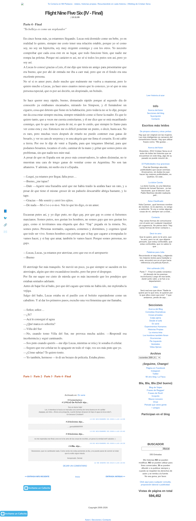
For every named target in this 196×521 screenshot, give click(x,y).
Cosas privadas (156, 315)
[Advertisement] (75, 388)
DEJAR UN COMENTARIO (75, 466)
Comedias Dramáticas (155, 312)
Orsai (155, 402)
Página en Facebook (155, 368)
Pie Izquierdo (156, 341)
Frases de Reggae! (155, 390)
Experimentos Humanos (155, 327)
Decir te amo (155, 233)
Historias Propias (155, 329)
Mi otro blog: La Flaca (155, 377)
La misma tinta (155, 332)
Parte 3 (48, 376)
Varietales (155, 344)
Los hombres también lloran (155, 335)
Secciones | (97, 520)
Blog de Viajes (155, 387)
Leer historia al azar (155, 95)
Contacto (156, 119)
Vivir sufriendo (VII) (155, 268)
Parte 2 (38, 376)
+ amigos (155, 408)
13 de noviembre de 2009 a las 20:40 (107, 431)
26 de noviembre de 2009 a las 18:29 (107, 443)
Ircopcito (155, 396)
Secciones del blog (155, 113)
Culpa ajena (155, 318)
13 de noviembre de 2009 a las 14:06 (107, 419)
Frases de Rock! (155, 393)
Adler (155, 287)
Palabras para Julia (155, 252)
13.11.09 (75, 17)
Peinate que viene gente (155, 405)
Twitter (156, 374)
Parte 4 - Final (63, 376)
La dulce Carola (155, 182)
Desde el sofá (155, 321)
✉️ (5, 231)
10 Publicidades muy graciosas (155, 164)
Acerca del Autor (155, 110)
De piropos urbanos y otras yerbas (155, 131)
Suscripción (155, 116)
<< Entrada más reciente (37, 477)
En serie (81, 395)
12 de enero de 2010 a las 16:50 (109, 463)
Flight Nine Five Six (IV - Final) (74, 13)
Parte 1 (27, 376)
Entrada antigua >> (115, 477)
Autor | (88, 520)
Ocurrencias (155, 338)
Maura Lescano (156, 399)
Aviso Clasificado (155, 201)
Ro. (74, 446)
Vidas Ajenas (155, 347)
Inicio (77, 477)
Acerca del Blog (156, 309)
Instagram (155, 371)
